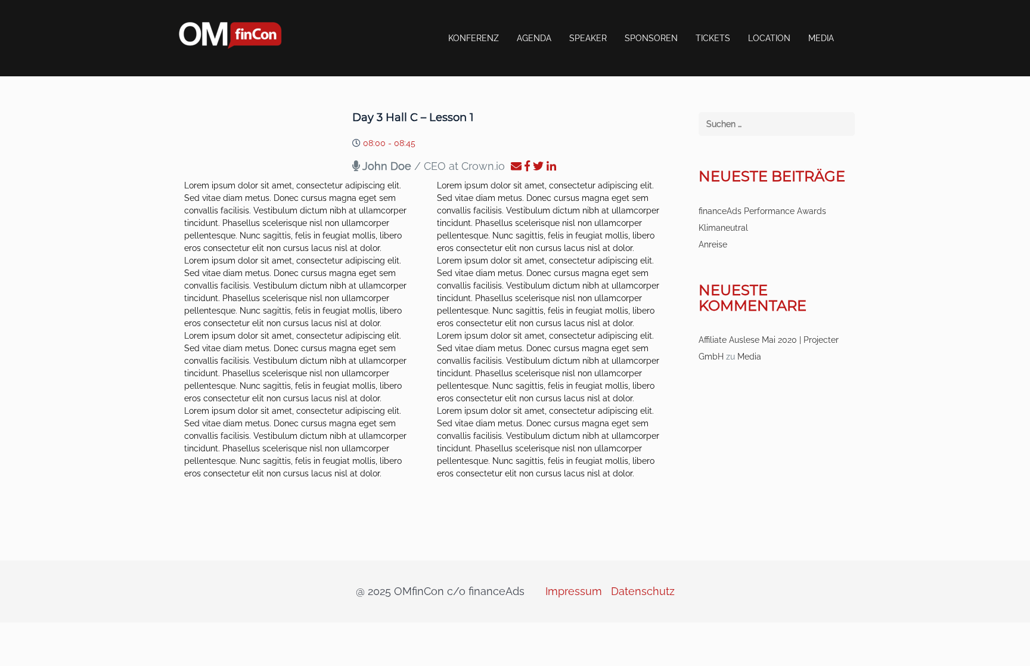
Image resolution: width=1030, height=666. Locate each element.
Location (769, 38)
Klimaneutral (723, 228)
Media (821, 38)
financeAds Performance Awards (762, 211)
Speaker (588, 38)
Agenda (534, 38)
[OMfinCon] (230, 34)
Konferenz (473, 38)
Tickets (713, 38)
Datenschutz (643, 591)
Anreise (713, 244)
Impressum (573, 591)
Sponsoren (651, 38)
